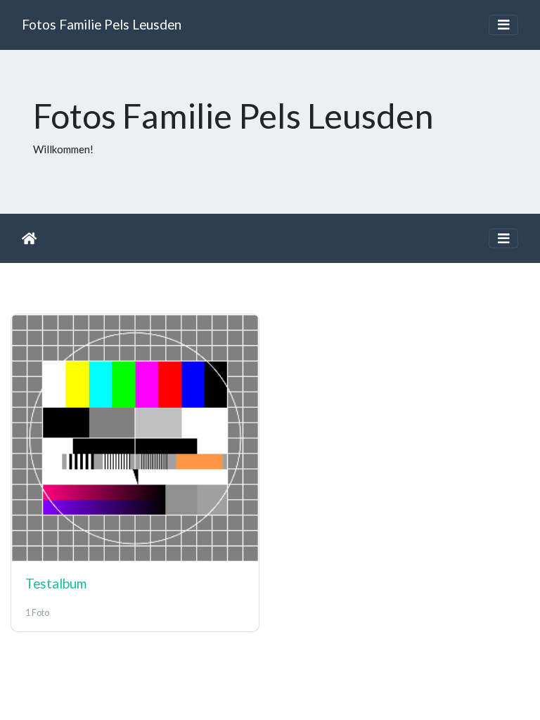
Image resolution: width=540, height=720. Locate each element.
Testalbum (55, 583)
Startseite (29, 238)
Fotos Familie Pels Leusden (101, 24)
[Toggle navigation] (503, 25)
